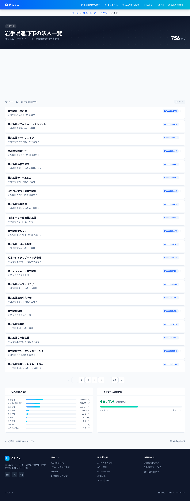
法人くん (14, 4)
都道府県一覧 (89, 12)
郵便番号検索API (151, 462)
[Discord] (7, 474)
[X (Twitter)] (14, 474)
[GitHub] (21, 474)
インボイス (112, 4)
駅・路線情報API (151, 471)
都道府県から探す (92, 4)
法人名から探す (132, 4)
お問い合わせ (177, 4)
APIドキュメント (105, 462)
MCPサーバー (103, 471)
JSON (181, 101)
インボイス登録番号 (60, 467)
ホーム (75, 12)
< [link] (68, 380)
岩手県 (103, 12)
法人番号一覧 (57, 462)
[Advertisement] (95, 77)
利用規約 (161, 493)
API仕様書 (102, 467)
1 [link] (75, 380)
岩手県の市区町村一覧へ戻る (21, 441)
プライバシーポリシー (176, 493)
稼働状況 (101, 476)
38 (114, 380)
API (162, 4)
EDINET (150, 4)
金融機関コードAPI (152, 467)
